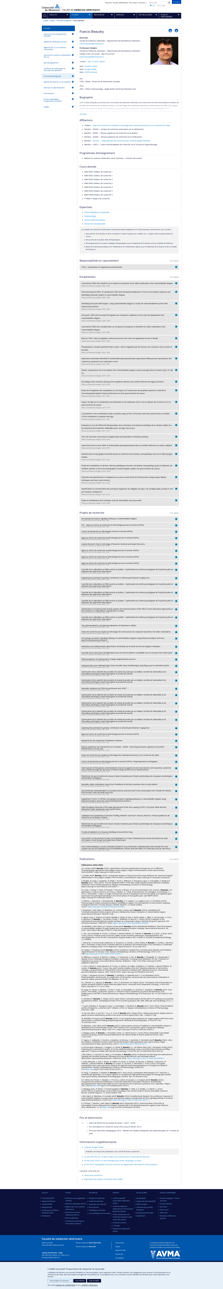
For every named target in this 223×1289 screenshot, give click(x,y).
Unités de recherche (96, 1201)
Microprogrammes (51, 62)
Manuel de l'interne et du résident (57, 82)
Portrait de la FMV (48, 1198)
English (117, 1247)
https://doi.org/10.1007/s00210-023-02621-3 (103, 954)
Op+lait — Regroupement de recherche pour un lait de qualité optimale (121, 140)
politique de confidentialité (65, 1285)
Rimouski (92, 1247)
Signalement (140, 1216)
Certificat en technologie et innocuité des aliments (54, 69)
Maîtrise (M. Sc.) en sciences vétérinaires (55, 48)
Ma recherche (94, 1207)
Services (116, 1193)
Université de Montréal (51, 7)
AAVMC (177, 1247)
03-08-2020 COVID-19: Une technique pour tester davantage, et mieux (112, 1160)
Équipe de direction (48, 1201)
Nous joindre (119, 1243)
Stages (46, 107)
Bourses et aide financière (54, 87)
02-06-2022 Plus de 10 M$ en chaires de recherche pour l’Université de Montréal (116, 1157)
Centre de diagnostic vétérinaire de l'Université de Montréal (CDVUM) (123, 1208)
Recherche (93, 1193)
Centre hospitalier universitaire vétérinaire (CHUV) (121, 1200)
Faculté (45, 1193)
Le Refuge (116, 1226)
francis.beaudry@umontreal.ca (92, 43)
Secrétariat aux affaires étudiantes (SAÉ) (50, 1211)
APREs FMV (164, 1213)
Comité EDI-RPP (47, 1204)
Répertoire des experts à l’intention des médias (103, 1179)
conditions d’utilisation (89, 1285)
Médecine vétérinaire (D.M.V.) (55, 41)
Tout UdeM (161, 5)
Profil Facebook (91, 72)
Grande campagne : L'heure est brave (170, 1199)
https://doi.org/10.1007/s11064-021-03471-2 (131, 1100)
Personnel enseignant (64, 21)
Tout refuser (79, 1280)
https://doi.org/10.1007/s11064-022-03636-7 (145, 1058)
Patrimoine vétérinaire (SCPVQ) (168, 1217)
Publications (46, 1216)
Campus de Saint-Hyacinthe (146, 1201)
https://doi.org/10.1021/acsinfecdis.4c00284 (130, 923)
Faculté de (81, 10)
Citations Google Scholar (94, 1147)
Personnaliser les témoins (60, 1281)
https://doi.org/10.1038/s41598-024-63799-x (106, 907)
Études (52, 21)
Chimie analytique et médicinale (96, 212)
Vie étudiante (141, 1198)
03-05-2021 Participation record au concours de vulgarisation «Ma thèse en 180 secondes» (120, 1164)
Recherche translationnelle (94, 224)
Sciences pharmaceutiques (94, 220)
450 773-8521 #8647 (96, 61)
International (49, 93)
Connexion (141, 3)
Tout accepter (94, 1280)
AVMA (160, 1247)
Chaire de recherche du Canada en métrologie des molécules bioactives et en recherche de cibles (131, 125)
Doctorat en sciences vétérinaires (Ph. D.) (57, 56)
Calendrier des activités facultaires (144, 1208)
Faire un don (164, 1210)
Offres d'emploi (141, 1204)
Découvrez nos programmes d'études (55, 35)
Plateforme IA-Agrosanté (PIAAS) (121, 1230)
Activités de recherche (97, 1198)
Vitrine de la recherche (93, 1175)
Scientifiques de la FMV (97, 1210)
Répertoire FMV (120, 1250)
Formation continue (119, 1223)
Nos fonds (163, 1207)
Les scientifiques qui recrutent (99, 1213)
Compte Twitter (91, 66)
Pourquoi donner (166, 1204)
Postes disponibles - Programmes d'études (53, 100)
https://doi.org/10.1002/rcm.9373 (133, 1044)
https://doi (89, 1069)
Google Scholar (91, 69)
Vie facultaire (141, 1193)
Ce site (153, 5)
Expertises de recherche (97, 1204)
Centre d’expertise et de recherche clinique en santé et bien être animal (122, 1217)
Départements (47, 1207)
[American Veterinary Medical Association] (165, 1254)
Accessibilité (119, 1258)
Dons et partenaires (168, 1193)
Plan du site (119, 1254)
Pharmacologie (90, 216)
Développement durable (145, 1213)
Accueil (46, 21)
